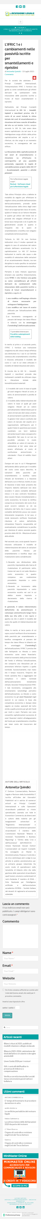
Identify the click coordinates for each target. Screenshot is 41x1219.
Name (8, 953)
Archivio (32, 1199)
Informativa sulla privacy (20, 1204)
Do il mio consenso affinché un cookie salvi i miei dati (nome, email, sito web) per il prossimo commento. (21, 993)
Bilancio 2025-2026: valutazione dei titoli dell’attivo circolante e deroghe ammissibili (20, 1053)
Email (8, 965)
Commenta (9, 74)
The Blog (21, 27)
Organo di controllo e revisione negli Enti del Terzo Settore (18, 1133)
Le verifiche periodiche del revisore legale (20, 1112)
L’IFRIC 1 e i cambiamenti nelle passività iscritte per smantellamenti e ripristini (20, 29)
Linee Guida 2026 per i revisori (17, 1061)
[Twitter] (20, 6)
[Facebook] (17, 6)
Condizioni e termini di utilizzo (20, 1202)
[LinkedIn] (24, 6)
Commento (11, 921)
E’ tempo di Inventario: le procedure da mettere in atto (20, 1102)
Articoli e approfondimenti (16, 1199)
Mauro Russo (11, 1129)
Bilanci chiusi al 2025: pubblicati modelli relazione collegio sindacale (19, 1044)
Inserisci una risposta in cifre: (14, 1001)
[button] (20, 22)
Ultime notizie (20, 1198)
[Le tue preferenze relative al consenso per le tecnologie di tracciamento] (12, 1215)
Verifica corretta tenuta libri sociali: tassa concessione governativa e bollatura (19, 1078)
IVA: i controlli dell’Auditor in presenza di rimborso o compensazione (16, 1068)
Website (9, 978)
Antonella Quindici (14, 71)
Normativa (20, 1201)
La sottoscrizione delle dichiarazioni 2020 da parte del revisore (20, 1123)
